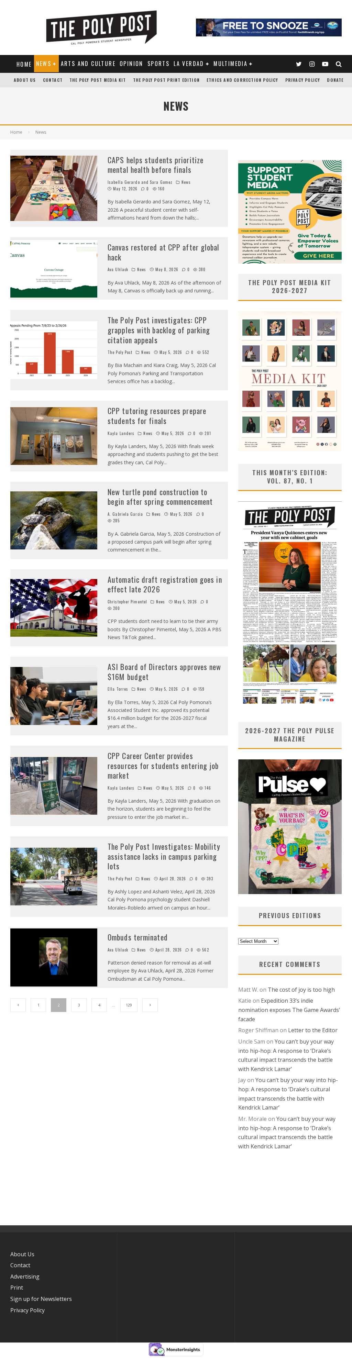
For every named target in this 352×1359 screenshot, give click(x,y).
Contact (53, 80)
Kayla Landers (121, 433)
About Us (25, 80)
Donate (335, 80)
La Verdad (189, 63)
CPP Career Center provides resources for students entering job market (163, 765)
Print (16, 1287)
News (44, 63)
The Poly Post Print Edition (166, 80)
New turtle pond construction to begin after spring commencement (160, 496)
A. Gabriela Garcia (125, 514)
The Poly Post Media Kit (97, 80)
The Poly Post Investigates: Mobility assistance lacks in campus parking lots (164, 856)
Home (24, 64)
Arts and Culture (88, 63)
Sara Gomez (161, 182)
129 (129, 1005)
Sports (158, 63)
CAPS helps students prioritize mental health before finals (156, 164)
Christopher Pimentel (127, 601)
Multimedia (230, 63)
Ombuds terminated (138, 937)
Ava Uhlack (118, 269)
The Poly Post (120, 352)
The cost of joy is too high (301, 989)
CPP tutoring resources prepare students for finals (157, 415)
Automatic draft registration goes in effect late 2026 (165, 584)
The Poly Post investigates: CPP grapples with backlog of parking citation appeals (159, 329)
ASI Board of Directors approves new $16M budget (164, 671)
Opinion (131, 63)
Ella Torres (118, 689)
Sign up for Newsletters (41, 1299)
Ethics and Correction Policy (242, 80)
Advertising (25, 1276)
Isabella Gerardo (124, 182)
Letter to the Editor (313, 1030)
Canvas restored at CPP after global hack (164, 252)
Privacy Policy (302, 80)
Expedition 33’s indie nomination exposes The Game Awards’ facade (289, 1010)
